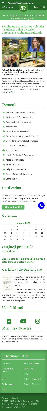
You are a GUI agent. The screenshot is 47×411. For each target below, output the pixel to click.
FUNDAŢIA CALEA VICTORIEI (23, 15)
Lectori (26, 374)
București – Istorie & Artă (17, 131)
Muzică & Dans (13, 164)
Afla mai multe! (13, 207)
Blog (4, 389)
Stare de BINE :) (13, 178)
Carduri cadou (7, 384)
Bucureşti (6, 363)
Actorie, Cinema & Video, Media (20, 112)
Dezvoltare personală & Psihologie (22, 141)
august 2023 (23, 223)
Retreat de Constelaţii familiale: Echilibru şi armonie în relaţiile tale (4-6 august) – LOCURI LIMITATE (23, 72)
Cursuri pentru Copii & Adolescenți (22, 136)
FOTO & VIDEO (12, 150)
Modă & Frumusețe (15, 159)
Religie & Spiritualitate (16, 169)
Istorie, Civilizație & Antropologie (21, 155)
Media (4, 379)
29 (11, 239)
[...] (13, 92)
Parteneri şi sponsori (32, 379)
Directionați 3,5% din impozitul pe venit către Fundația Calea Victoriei (23, 260)
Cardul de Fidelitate (32, 384)
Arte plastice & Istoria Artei (18, 122)
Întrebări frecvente (31, 363)
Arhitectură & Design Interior (19, 117)
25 (29, 236)
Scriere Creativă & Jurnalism (19, 174)
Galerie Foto (29, 369)
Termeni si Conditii (10, 398)
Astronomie (11, 126)
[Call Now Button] (41, 205)
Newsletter (9, 7)
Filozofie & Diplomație (16, 145)
